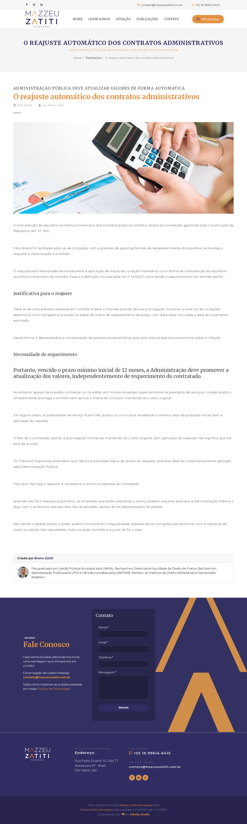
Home (77, 58)
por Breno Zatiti (53, 105)
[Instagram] (34, 5)
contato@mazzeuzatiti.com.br (155, 767)
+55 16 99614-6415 (151, 753)
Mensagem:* (107, 672)
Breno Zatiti (44, 558)
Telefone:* (105, 657)
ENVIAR (124, 707)
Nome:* (103, 627)
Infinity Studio (140, 814)
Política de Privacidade (53, 689)
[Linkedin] (41, 5)
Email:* (103, 642)
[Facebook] (26, 5)
